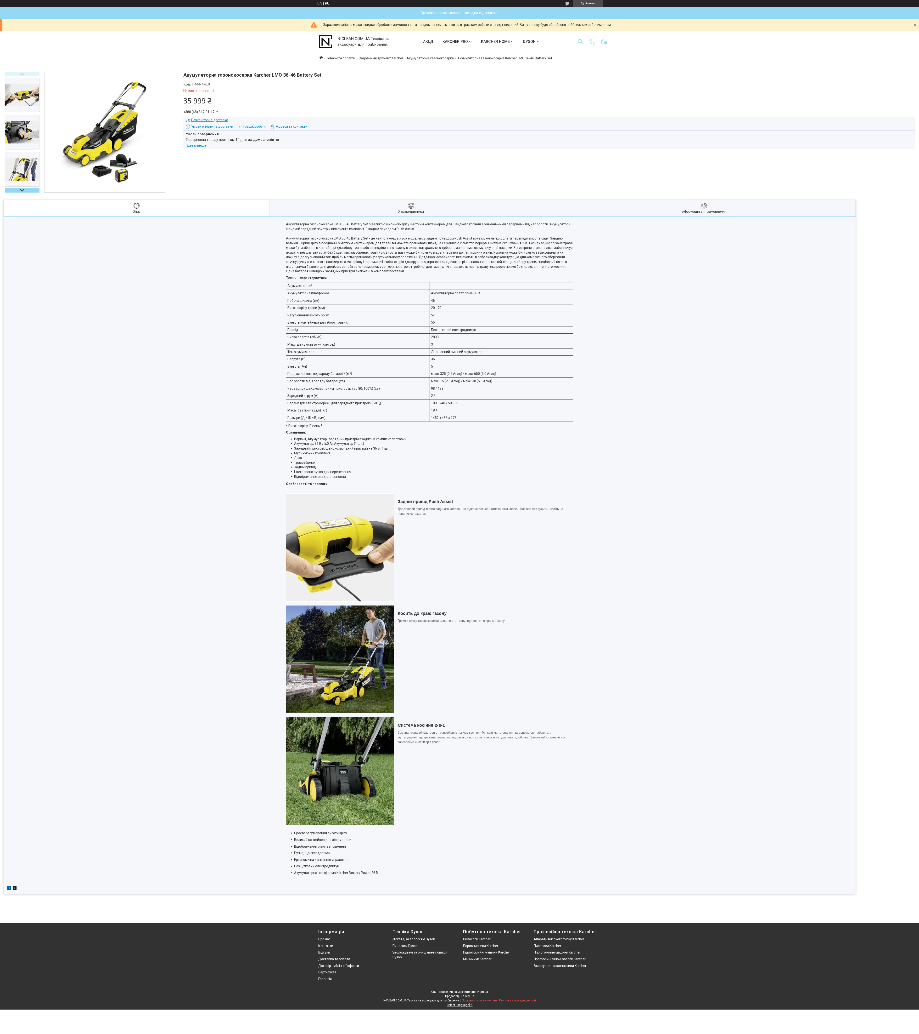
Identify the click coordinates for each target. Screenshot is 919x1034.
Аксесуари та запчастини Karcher (560, 966)
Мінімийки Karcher (477, 959)
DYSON (529, 41)
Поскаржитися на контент (479, 1000)
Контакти (325, 946)
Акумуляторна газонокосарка (430, 58)
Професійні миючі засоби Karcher (560, 959)
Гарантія (325, 979)
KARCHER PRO (455, 41)
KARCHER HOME (495, 41)
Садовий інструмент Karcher (381, 58)
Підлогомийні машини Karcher (486, 952)
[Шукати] (580, 41)
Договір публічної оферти (338, 966)
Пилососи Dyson (405, 946)
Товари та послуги (340, 58)
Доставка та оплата (334, 959)
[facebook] (9, 889)
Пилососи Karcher (477, 939)
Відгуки (324, 952)
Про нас (324, 939)
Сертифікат (327, 972)
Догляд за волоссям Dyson (413, 939)
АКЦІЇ (428, 41)
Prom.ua (482, 992)
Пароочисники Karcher (480, 946)
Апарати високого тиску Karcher (559, 939)
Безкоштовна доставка (209, 120)
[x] (15, 889)
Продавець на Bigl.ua (459, 996)
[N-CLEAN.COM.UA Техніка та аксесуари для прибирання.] (325, 41)
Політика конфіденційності (517, 1000)
